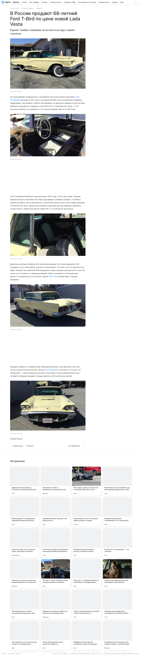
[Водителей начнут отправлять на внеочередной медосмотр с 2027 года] (117, 481)
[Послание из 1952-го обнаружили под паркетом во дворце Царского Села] (55, 481)
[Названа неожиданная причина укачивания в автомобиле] (117, 573)
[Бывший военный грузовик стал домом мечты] (55, 511)
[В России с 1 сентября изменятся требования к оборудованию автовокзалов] (86, 573)
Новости (39, 8)
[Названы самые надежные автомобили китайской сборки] (117, 604)
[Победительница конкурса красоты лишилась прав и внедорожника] (86, 542)
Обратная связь (96, 653)
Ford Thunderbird (51, 370)
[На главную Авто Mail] (7, 2)
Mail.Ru (4, 653)
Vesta (64, 109)
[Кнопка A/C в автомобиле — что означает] (117, 542)
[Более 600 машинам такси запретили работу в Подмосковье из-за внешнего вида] (55, 635)
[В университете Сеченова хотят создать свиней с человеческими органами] (117, 635)
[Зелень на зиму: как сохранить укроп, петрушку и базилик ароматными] (24, 542)
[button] (47, 63)
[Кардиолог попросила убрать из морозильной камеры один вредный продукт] (55, 604)
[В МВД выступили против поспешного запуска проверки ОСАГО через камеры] (86, 635)
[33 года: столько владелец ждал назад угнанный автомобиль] (55, 573)
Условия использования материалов (80, 653)
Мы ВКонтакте (57, 653)
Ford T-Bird (53, 276)
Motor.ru (31, 8)
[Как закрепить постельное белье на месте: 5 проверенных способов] (24, 635)
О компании (11, 653)
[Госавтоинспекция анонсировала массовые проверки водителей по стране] (55, 542)
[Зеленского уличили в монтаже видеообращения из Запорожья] (24, 573)
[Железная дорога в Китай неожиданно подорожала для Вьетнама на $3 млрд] (24, 604)
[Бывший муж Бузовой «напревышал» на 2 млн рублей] (117, 511)
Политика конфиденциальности (130, 653)
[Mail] (3, 2)
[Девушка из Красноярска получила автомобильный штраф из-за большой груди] (24, 481)
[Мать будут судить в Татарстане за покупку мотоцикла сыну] (86, 481)
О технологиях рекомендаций (110, 653)
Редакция (65, 653)
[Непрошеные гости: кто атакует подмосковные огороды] (86, 511)
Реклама (18, 653)
